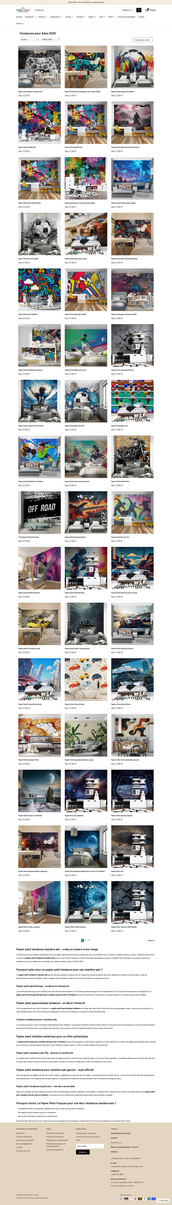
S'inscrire (83, 1152)
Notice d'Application (24, 1144)
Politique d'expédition (55, 1150)
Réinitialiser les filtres (142, 40)
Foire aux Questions (24, 1137)
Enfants (42, 17)
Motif (110, 17)
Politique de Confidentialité (57, 1140)
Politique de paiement (55, 1137)
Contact (141, 17)
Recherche (20, 1133)
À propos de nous (23, 1151)
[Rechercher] (138, 10)
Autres (19, 23)
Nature (91, 17)
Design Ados (47, 39)
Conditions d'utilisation (55, 1133)
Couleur (68, 17)
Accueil (19, 17)
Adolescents (55, 17)
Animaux (80, 17)
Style (101, 17)
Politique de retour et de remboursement (56, 1145)
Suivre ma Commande (126, 17)
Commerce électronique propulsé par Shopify (32, 1198)
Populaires (29, 17)
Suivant (150, 940)
